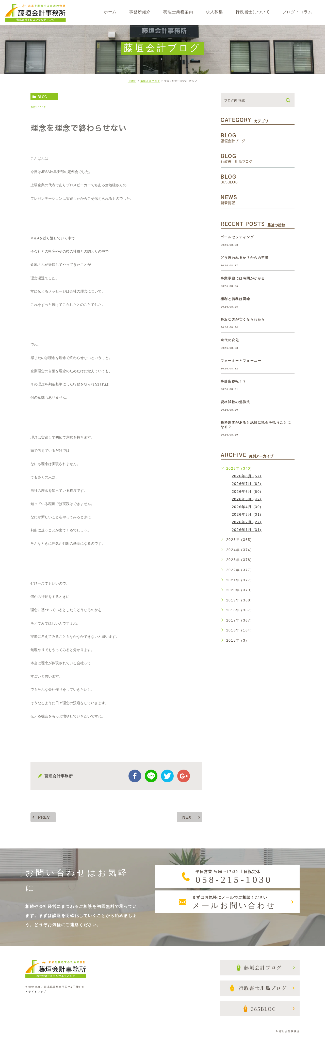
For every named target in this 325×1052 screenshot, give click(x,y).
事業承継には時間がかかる (243, 278)
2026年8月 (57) (247, 476)
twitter (167, 776)
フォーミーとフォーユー (241, 361)
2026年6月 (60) (247, 491)
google (183, 776)
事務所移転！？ (234, 381)
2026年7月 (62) (247, 484)
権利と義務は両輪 (235, 299)
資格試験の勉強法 (235, 402)
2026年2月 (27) (247, 522)
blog (42, 96)
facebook (134, 776)
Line (151, 776)
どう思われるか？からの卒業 (245, 258)
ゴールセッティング (237, 237)
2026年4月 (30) (247, 507)
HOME (132, 81)
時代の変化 (230, 340)
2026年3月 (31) (247, 514)
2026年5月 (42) (247, 499)
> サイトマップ (35, 991)
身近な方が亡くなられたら (243, 319)
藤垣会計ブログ (150, 81)
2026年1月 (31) (247, 530)
